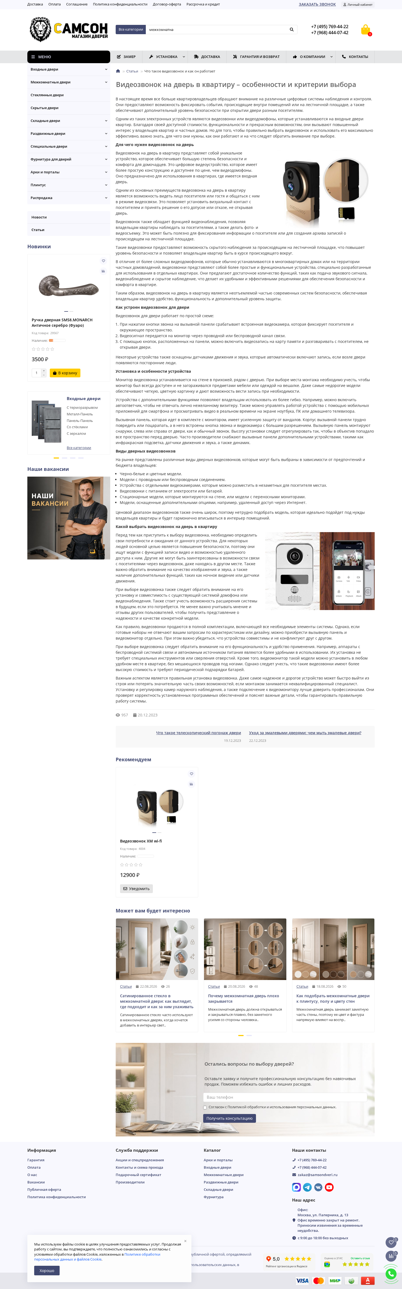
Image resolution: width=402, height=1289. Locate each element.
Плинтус (38, 184)
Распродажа (42, 197)
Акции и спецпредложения (140, 1159)
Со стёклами (77, 426)
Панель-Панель (80, 420)
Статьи (132, 71)
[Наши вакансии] (68, 517)
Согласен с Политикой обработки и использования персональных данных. (272, 1107)
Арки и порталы (45, 172)
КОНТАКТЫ (358, 56)
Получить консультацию (229, 1118)
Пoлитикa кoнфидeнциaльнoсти (120, 4)
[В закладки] (103, 261)
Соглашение (77, 4)
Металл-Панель (80, 414)
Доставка (35, 4)
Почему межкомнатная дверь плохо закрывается (243, 998)
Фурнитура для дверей (51, 159)
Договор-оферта (167, 4)
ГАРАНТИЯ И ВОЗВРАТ (259, 56)
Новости (39, 217)
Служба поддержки (137, 1150)
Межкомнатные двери (51, 82)
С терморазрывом (82, 407)
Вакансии (36, 1182)
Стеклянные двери (47, 94)
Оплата (54, 4)
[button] (56, 458)
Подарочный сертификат (138, 1174)
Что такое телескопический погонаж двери (198, 732)
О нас (32, 1174)
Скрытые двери (45, 107)
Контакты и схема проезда (139, 1167)
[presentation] (28, 422)
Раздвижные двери (48, 133)
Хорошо (47, 1270)
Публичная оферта (44, 1189)
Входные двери (44, 69)
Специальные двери (49, 146)
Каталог (212, 1150)
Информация (41, 1150)
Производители (130, 1182)
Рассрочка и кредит (203, 4)
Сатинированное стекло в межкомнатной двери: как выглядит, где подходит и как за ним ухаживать (156, 1001)
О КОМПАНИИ (312, 56)
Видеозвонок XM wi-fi (141, 841)
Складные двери (45, 120)
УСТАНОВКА (166, 56)
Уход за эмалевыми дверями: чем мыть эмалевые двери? (305, 732)
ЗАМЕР (130, 56)
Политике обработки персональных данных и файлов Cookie (97, 1257)
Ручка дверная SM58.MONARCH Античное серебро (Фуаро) (62, 322)
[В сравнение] (103, 271)
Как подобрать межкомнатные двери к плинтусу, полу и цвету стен (332, 998)
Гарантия (35, 1159)
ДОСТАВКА (210, 56)
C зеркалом (76, 433)
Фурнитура (214, 1196)
